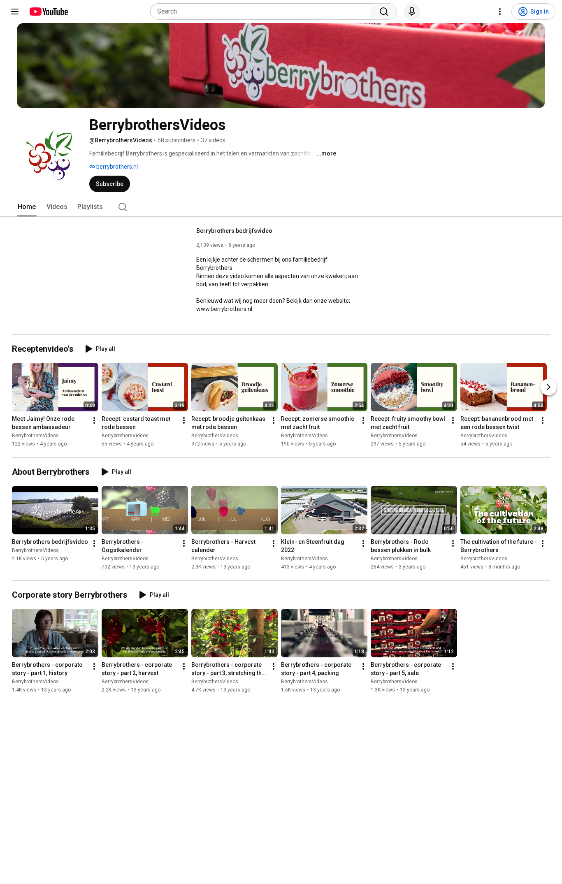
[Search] (384, 11)
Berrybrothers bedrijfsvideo (234, 230)
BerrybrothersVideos (35, 436)
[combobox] (263, 11)
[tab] (27, 207)
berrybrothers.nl (116, 166)
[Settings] (500, 11)
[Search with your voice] (412, 11)
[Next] (548, 387)
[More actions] (94, 420)
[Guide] (15, 11)
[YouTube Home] (48, 11)
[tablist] (281, 207)
